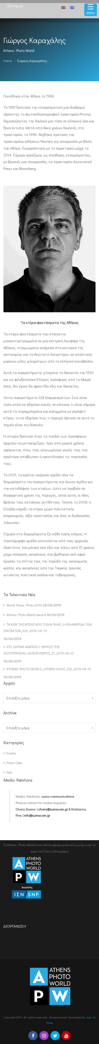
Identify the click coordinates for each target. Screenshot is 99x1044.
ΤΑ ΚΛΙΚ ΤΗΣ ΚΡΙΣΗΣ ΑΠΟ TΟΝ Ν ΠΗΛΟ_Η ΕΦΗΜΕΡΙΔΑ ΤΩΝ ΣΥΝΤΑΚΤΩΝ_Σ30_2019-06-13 (47, 627)
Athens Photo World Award (26, 614)
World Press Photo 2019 (24, 605)
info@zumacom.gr (37, 815)
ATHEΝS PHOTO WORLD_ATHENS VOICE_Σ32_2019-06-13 (48, 669)
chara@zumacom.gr (53, 809)
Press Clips (14, 762)
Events (11, 753)
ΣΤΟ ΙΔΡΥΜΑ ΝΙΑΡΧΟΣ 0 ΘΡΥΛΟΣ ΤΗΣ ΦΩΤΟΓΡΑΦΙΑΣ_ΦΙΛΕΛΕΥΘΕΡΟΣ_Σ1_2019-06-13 (38, 649)
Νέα (9, 772)
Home (7, 60)
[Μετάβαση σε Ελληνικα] (72, 7)
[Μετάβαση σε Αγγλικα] (63, 8)
